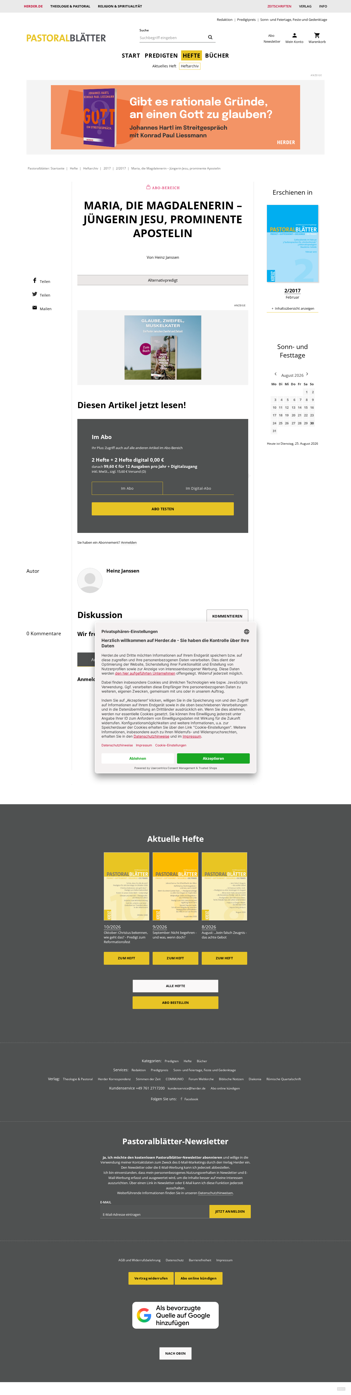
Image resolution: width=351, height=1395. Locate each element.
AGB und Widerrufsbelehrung (139, 1260)
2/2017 (121, 168)
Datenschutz (175, 1260)
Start (131, 55)
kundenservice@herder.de (187, 1088)
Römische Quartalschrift (283, 1079)
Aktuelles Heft (164, 66)
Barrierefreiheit (200, 1260)
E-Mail (105, 1202)
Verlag (305, 6)
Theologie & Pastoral (70, 6)
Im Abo (127, 488)
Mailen (46, 308)
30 (312, 423)
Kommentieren (227, 616)
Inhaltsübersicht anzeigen (294, 308)
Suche (144, 30)
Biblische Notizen (231, 1079)
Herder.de (33, 6)
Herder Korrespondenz (114, 1079)
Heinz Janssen (167, 257)
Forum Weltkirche (201, 1079)
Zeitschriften (279, 6)
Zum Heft (126, 958)
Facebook (191, 1099)
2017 (107, 168)
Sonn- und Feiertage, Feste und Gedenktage (293, 19)
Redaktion (225, 19)
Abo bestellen (175, 1002)
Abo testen (163, 508)
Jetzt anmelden (230, 1211)
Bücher (217, 55)
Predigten (161, 55)
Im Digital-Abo (198, 488)
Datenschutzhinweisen (215, 1193)
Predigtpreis (246, 19)
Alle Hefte (175, 985)
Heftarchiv (190, 66)
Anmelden (129, 542)
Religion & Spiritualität (120, 6)
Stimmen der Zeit (148, 1079)
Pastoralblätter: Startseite (46, 168)
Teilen (45, 281)
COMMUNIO (174, 1079)
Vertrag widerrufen (151, 1278)
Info (323, 6)
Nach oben (175, 1353)
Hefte (191, 55)
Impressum (224, 1260)
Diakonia (255, 1079)
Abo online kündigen (225, 1088)
